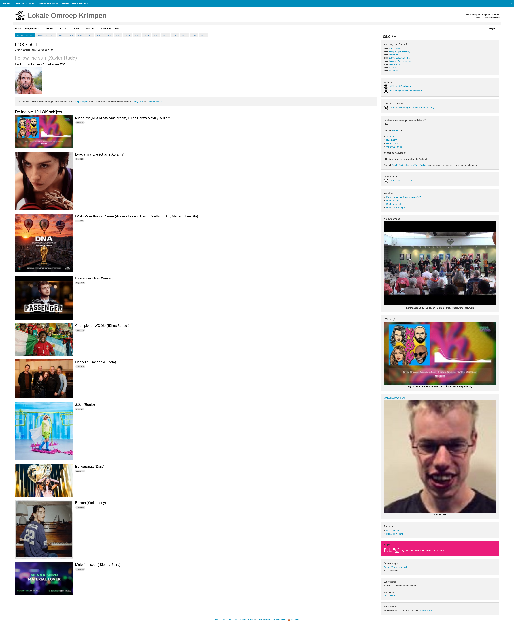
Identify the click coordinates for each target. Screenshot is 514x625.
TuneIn (395, 130)
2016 (146, 35)
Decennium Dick (155, 101)
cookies (259, 619)
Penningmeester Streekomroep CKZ (403, 197)
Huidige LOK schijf (25, 35)
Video (76, 28)
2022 (90, 35)
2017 (137, 35)
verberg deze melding (80, 3)
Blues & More (394, 64)
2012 (184, 35)
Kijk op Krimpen (80, 101)
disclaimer (233, 619)
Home (18, 28)
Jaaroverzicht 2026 (46, 35)
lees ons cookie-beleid (60, 3)
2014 (165, 35)
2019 (118, 35)
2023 (80, 35)
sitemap (267, 619)
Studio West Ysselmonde (396, 567)
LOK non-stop (394, 48)
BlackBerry (391, 139)
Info (117, 28)
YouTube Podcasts (420, 165)
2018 (127, 35)
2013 (175, 35)
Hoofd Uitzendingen (395, 207)
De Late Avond (394, 70)
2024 (71, 35)
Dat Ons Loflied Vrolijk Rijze (399, 58)
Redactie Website (394, 533)
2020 (109, 35)
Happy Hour (137, 101)
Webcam (89, 28)
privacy (224, 619)
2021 (99, 35)
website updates (279, 619)
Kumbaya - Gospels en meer (400, 61)
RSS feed (295, 619)
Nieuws (49, 28)
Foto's (63, 28)
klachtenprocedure (247, 619)
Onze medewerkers (394, 398)
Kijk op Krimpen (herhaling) (399, 51)
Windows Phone (394, 146)
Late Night (393, 67)
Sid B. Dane (389, 595)
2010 (203, 35)
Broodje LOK (394, 54)
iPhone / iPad (392, 143)
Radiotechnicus (393, 200)
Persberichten (393, 530)
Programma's (32, 28)
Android (390, 136)
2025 (61, 35)
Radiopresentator (394, 204)
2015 (156, 35)
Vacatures (106, 28)
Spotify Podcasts (400, 165)
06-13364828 (425, 610)
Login (492, 28)
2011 (194, 35)
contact (216, 619)
